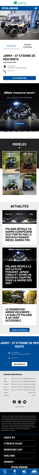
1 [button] (2, 131)
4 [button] (19, 131)
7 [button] (36, 131)
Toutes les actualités (19, 330)
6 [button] (31, 131)
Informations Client (13, 449)
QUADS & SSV (9, 437)
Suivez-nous (9, 455)
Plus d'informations (19, 78)
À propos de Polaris (13, 443)
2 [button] (8, 131)
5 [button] (25, 131)
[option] (19, 107)
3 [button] (13, 131)
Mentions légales (19, 406)
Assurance (9, 461)
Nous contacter (19, 364)
